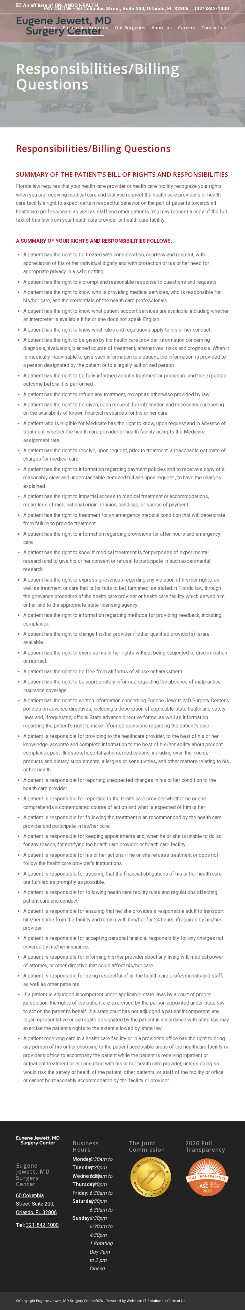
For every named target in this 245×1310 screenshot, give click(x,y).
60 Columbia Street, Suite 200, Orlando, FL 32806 (36, 1203)
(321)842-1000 (212, 8)
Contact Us (176, 1301)
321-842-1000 (42, 1225)
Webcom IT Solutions (145, 1301)
